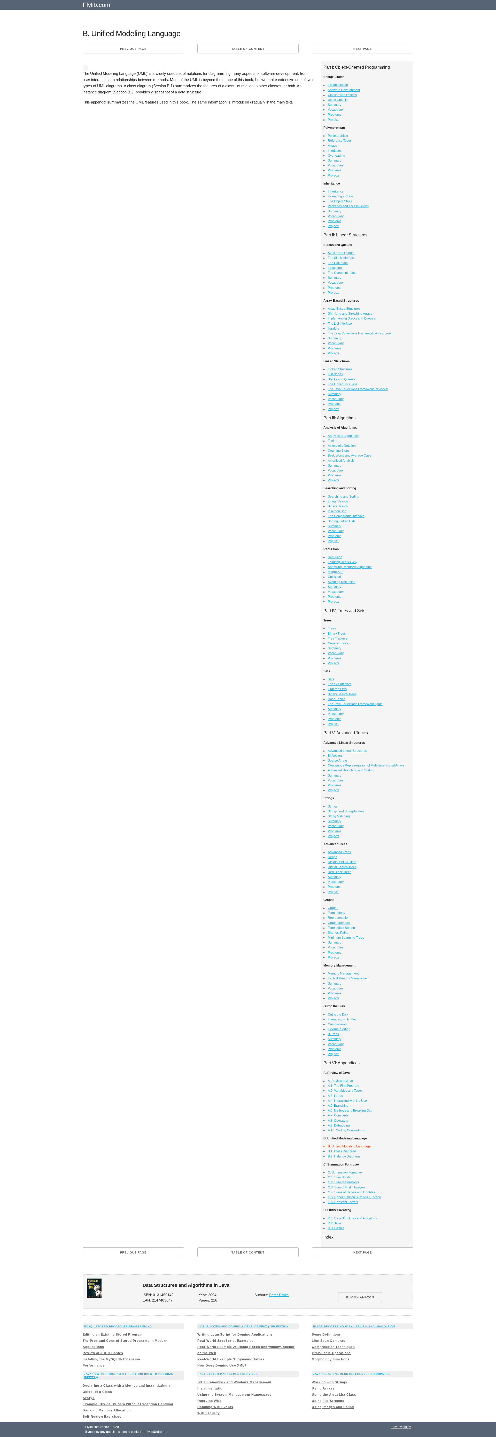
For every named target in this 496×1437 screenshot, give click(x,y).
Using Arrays (323, 1388)
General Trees (338, 643)
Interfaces (335, 151)
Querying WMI (209, 1401)
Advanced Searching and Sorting (351, 770)
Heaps (332, 857)
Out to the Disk (338, 1014)
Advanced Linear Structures (347, 751)
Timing (332, 441)
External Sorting (339, 1029)
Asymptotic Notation (342, 446)
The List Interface (340, 323)
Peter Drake (279, 1295)
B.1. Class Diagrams (342, 1151)
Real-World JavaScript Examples (225, 1341)
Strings (333, 806)
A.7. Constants (338, 1115)
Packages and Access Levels (348, 206)
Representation (339, 918)
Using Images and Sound (333, 1407)
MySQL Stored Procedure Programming (118, 1326)
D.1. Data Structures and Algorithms (353, 1218)
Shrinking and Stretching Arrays (350, 313)
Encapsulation (338, 85)
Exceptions (335, 268)
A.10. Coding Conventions (346, 1130)
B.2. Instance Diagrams (344, 1156)
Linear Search (338, 501)
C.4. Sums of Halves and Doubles (351, 1192)
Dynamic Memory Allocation (107, 1410)
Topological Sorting (341, 928)
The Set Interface (340, 684)
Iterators (333, 328)
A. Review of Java (340, 1081)
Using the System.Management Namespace (234, 1394)
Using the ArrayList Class (334, 1394)
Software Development (344, 90)
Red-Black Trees (339, 872)
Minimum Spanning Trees (346, 937)
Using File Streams (328, 1401)
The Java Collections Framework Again (355, 704)
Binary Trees (337, 633)
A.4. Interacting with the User (348, 1101)
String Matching (339, 816)
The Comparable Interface (346, 516)
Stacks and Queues (341, 253)
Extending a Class (340, 196)
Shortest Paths (338, 933)
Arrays (332, 145)
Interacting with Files (342, 1019)
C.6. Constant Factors (343, 1202)
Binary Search (338, 506)
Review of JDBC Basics (103, 1353)
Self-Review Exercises (102, 1416)
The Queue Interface (342, 273)
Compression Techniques (333, 1347)
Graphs (333, 908)
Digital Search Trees (342, 867)
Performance (94, 1365)
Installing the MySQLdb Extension (111, 1359)
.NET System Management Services (228, 1373)
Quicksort (334, 577)
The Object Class (340, 201)
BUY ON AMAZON (360, 1297)
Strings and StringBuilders (346, 811)
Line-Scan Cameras (328, 1341)
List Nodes (335, 374)
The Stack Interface (341, 258)
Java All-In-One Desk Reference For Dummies (351, 1373)
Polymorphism (338, 136)
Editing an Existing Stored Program (113, 1334)
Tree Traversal (338, 638)
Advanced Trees (339, 852)
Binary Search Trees (342, 694)
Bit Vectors (335, 755)
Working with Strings (329, 1382)
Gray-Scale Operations (331, 1353)
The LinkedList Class (342, 384)
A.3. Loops (335, 1096)
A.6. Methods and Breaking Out (349, 1110)
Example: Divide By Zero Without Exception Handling (128, 1404)
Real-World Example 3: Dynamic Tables (231, 1359)
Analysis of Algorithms (343, 436)
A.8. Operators (338, 1120)
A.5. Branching (338, 1105)
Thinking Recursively (342, 562)
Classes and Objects (342, 95)
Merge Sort (335, 572)
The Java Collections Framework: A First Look (359, 333)
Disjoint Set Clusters (342, 862)
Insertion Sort (337, 511)
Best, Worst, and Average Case (349, 455)
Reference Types (340, 140)
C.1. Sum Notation (340, 1177)
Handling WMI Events (215, 1407)
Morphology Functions (331, 1359)
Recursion (335, 557)
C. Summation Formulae (345, 1172)
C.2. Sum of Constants (343, 1182)
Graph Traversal (339, 923)
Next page (362, 48)
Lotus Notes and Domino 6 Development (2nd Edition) (244, 1326)
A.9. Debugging (339, 1125)
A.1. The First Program (343, 1086)
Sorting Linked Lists (341, 521)
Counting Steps (339, 450)
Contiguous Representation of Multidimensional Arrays (366, 765)
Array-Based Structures (344, 308)
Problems (334, 114)
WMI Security (208, 1413)
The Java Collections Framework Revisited (358, 389)
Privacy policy (401, 1427)
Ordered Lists (337, 689)
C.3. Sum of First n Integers (347, 1187)
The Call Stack (338, 263)
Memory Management (343, 973)
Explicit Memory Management (348, 978)
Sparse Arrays (337, 760)
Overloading (336, 155)
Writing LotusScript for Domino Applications (235, 1334)
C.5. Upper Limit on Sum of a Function (354, 1197)
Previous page (133, 48)
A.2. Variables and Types (345, 1090)
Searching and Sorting (343, 496)
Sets (331, 679)
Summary (334, 105)
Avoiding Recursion (341, 582)
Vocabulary (336, 109)
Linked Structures (340, 369)
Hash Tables (336, 699)
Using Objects (337, 100)
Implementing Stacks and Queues (351, 318)
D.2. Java (334, 1223)
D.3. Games (336, 1228)
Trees (332, 628)
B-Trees (333, 1034)
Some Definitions (326, 1334)
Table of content (248, 48)
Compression (337, 1024)
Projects (333, 120)
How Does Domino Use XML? (221, 1365)
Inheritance (336, 191)
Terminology (336, 913)
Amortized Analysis (341, 460)
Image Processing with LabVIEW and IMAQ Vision (354, 1326)
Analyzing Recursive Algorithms (350, 567)
